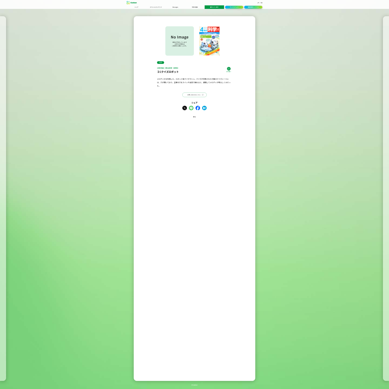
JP (258, 3)
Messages (175, 7)
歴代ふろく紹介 (214, 7)
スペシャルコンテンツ (156, 7)
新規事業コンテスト (253, 7)
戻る (194, 117)
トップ (136, 7)
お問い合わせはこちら (193, 95)
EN (261, 3)
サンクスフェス (234, 7)
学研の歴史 (195, 7)
